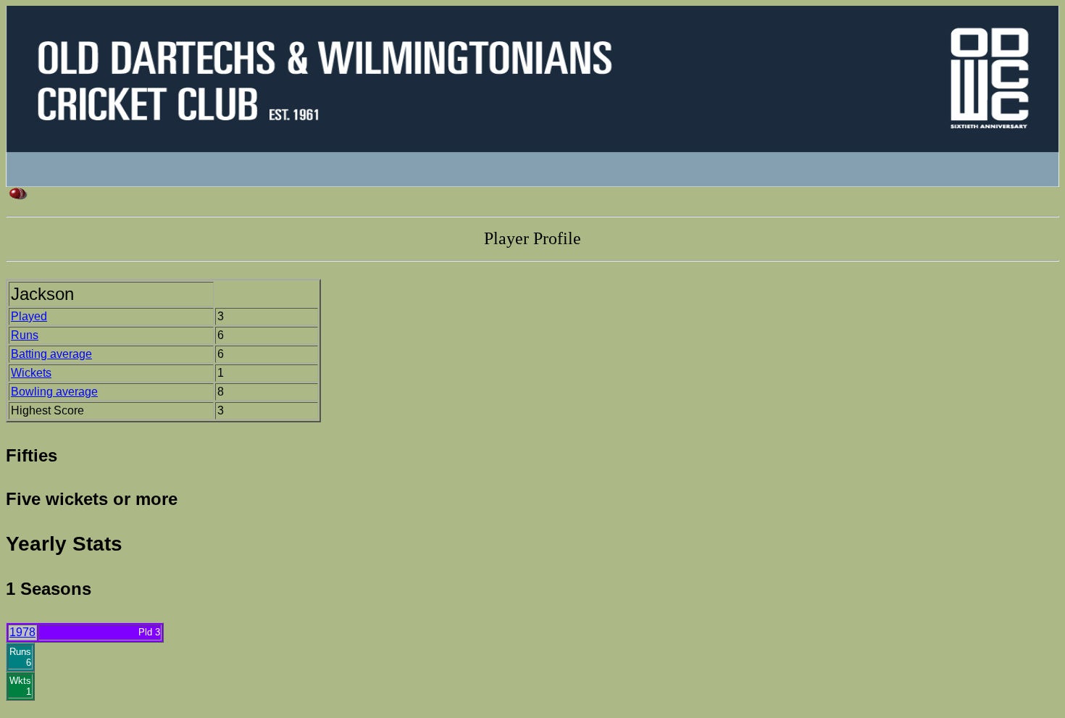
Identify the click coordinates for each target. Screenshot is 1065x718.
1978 (22, 632)
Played (29, 316)
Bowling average (54, 391)
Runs (24, 335)
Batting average (51, 354)
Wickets (31, 373)
